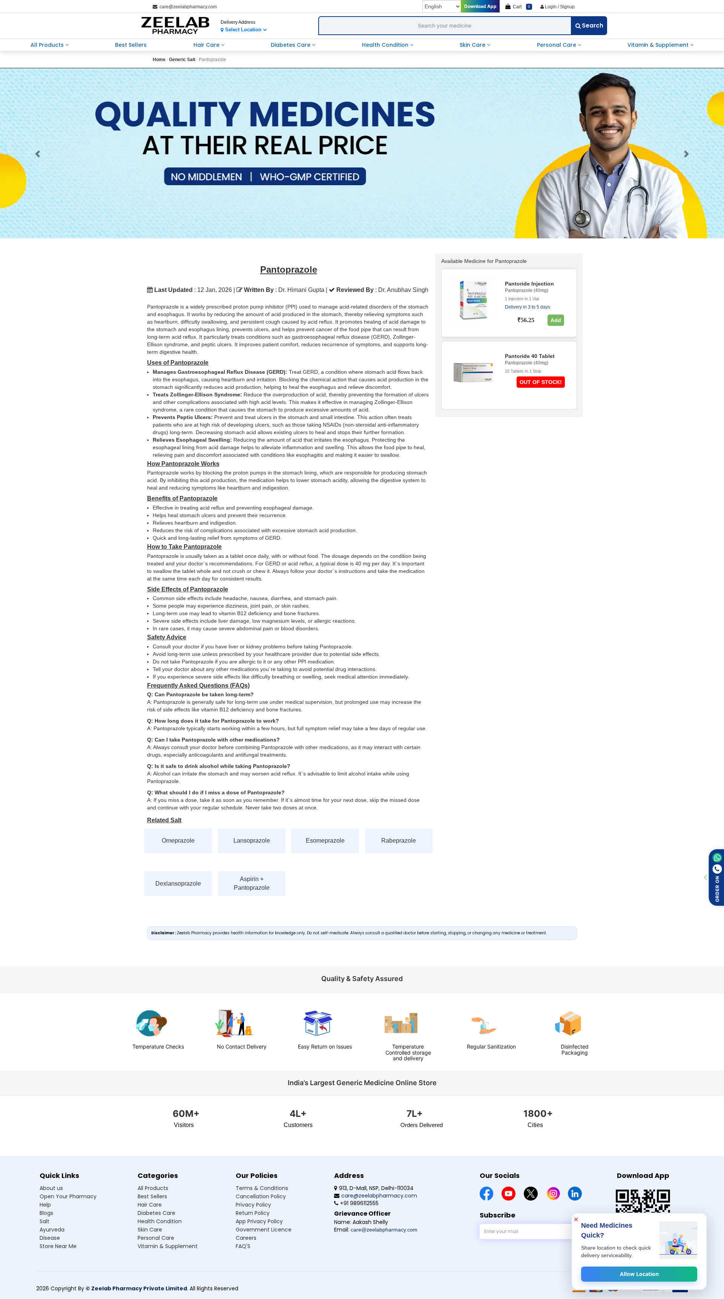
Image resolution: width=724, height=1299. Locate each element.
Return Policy (253, 1213)
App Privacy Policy (259, 1221)
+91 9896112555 (359, 1203)
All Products (48, 45)
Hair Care (207, 45)
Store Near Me (58, 1246)
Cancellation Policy (261, 1196)
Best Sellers (131, 45)
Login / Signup (559, 6)
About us (51, 1188)
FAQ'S (243, 1246)
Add (556, 320)
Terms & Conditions (262, 1188)
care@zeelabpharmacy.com (187, 6)
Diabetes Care (291, 45)
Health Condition (386, 45)
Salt (44, 1221)
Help (45, 1204)
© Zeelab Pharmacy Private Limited (136, 1288)
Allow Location (639, 1274)
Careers (246, 1238)
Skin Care (473, 45)
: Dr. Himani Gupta (285, 290)
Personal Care (557, 45)
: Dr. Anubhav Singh (382, 290)
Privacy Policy (253, 1204)
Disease (50, 1238)
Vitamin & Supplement (658, 45)
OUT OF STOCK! (541, 382)
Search (592, 25)
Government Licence (263, 1229)
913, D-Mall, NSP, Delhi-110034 (376, 1188)
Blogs (46, 1213)
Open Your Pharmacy (68, 1196)
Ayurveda (52, 1229)
